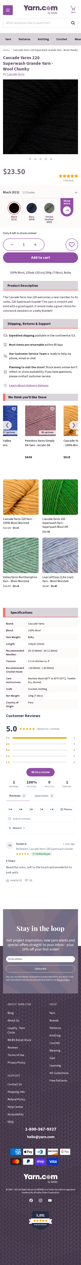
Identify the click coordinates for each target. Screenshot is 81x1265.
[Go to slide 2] (35, 159)
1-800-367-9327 (41, 1129)
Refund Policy (16, 1099)
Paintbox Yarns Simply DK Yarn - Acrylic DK (39, 443)
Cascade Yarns (15, 74)
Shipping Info (16, 1092)
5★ (10, 809)
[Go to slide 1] (30, 159)
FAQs (11, 1122)
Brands (54, 1020)
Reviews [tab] (17, 796)
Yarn (8, 39)
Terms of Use (16, 1055)
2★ (42, 809)
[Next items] (73, 425)
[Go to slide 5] (51, 159)
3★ (31, 809)
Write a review (40, 772)
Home (6, 50)
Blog (11, 1013)
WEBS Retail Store (19, 1040)
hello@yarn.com (40, 1137)
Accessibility (16, 1114)
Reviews (13, 1047)
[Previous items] (7, 425)
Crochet (61, 39)
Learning (55, 1066)
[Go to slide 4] (46, 159)
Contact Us (15, 1084)
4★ (21, 809)
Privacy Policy (63, 979)
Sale (52, 1058)
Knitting (43, 39)
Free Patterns (58, 1081)
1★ (52, 809)
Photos (68, 809)
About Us (13, 1020)
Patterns (24, 39)
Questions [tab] (44, 796)
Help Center (15, 1107)
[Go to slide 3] (40, 159)
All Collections (59, 1073)
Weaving (55, 1051)
